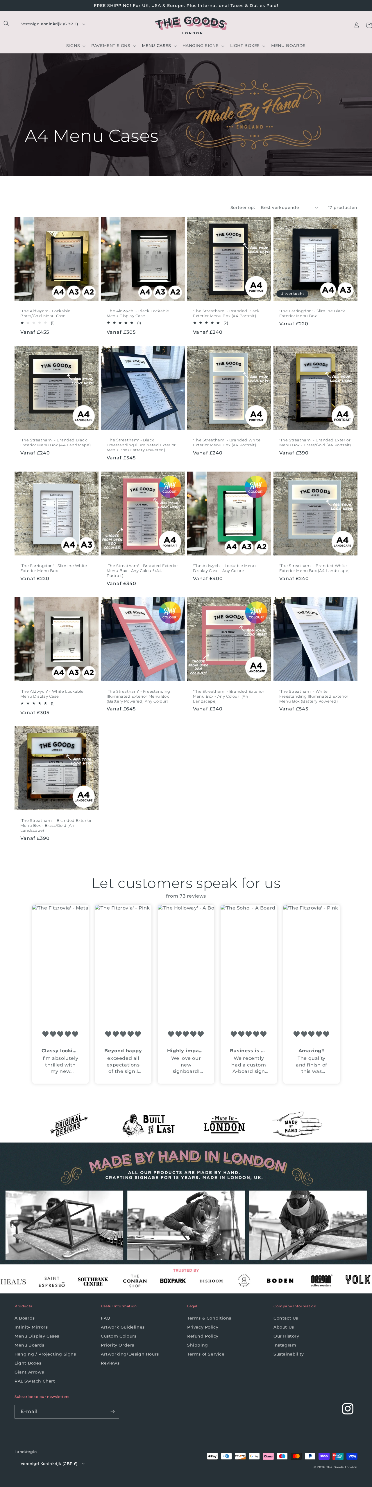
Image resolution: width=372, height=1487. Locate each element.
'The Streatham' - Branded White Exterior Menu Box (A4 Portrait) (227, 442)
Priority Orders (117, 1345)
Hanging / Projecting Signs (45, 1354)
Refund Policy (203, 1336)
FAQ (105, 1318)
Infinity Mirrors (31, 1327)
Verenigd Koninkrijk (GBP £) (49, 23)
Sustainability (288, 1354)
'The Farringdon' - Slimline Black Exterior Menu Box (312, 313)
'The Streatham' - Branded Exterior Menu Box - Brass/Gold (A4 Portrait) (315, 442)
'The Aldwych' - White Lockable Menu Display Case (52, 694)
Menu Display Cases (37, 1336)
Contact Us (285, 1318)
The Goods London (341, 1467)
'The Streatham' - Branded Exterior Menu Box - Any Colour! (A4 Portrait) (142, 570)
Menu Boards (29, 1345)
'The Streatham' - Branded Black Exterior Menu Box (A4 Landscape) (55, 442)
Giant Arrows (29, 1372)
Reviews (110, 1363)
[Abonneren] (112, 1412)
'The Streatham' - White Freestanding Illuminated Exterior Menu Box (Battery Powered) (313, 696)
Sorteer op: (242, 207)
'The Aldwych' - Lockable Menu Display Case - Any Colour (224, 568)
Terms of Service (206, 1354)
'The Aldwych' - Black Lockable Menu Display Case (138, 313)
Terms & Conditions (209, 1318)
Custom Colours (118, 1336)
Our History (286, 1336)
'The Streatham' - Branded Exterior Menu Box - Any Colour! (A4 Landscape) (228, 696)
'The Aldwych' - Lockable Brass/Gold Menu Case (45, 313)
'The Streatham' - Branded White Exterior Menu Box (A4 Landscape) (314, 568)
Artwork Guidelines (123, 1327)
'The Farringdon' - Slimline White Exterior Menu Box (53, 568)
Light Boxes (28, 1363)
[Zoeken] (6, 23)
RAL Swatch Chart (35, 1381)
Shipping (197, 1345)
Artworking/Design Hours (130, 1354)
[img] (60, 1034)
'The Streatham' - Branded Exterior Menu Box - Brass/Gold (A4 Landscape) (56, 825)
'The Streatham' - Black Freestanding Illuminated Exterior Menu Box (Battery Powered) (141, 445)
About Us (283, 1327)
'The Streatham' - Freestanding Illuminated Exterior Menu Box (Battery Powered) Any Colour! (138, 696)
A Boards (25, 1318)
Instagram (284, 1345)
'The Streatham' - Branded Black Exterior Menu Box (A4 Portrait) (226, 313)
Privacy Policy (202, 1327)
